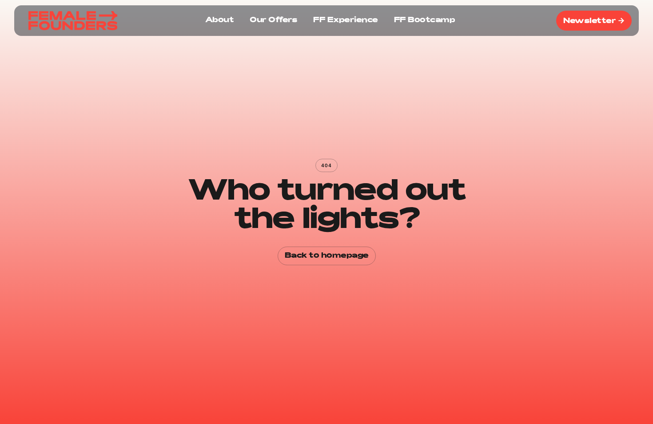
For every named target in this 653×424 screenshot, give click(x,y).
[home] (72, 21)
